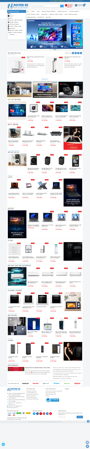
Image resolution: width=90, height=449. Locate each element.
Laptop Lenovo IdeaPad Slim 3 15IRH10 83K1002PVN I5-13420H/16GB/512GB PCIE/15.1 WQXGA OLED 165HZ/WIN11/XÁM (41, 194)
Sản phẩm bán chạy (14, 53)
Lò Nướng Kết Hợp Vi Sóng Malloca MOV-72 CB (28, 307)
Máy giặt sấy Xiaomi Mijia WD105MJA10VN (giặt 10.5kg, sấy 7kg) (33, 169)
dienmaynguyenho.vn (13, 407)
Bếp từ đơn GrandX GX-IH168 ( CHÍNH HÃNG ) (13, 141)
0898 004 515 (11, 404)
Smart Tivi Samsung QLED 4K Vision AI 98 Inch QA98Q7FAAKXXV (75, 116)
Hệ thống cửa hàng (69, 0)
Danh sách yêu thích (79, 0)
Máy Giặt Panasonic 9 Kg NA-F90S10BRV (75, 169)
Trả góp (47, 395)
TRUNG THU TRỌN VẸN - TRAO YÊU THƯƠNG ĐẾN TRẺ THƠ (66, 367)
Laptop (11, 15)
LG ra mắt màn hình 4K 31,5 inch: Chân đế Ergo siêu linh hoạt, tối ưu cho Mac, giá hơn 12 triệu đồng (67, 373)
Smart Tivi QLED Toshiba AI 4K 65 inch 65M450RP (61, 116)
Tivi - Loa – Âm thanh (14, 99)
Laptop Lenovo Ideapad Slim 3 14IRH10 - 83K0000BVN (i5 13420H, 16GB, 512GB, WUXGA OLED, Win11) (61, 226)
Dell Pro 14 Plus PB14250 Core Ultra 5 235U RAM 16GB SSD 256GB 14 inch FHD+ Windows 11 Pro (28, 194)
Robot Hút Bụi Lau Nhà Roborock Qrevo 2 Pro (35, 57)
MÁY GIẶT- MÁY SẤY (13, 152)
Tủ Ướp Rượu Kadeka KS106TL (55, 357)
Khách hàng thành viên (51, 394)
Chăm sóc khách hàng (31, 397)
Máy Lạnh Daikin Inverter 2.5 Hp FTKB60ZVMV (47, 282)
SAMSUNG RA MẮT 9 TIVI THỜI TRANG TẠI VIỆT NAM (65, 376)
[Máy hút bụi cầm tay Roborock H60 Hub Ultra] (54, 65)
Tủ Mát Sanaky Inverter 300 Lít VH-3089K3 (55, 257)
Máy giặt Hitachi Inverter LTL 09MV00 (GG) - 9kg (60, 169)
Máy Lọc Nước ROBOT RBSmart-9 (33, 332)
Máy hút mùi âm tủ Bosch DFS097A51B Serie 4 (28, 141)
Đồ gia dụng (12, 28)
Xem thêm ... (12, 34)
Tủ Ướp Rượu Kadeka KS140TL (13, 357)
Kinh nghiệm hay (13, 365)
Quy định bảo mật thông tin (32, 399)
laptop (10, 177)
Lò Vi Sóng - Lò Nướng (15, 290)
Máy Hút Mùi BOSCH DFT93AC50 (40, 141)
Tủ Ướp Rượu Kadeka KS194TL (27, 357)
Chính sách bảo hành (31, 395)
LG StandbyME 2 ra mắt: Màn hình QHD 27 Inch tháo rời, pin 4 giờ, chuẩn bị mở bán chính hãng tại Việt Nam (67, 370)
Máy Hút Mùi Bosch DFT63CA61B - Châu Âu (55, 141)
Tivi (10, 13)
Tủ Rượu (10, 340)
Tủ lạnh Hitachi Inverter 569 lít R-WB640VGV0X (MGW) (13, 257)
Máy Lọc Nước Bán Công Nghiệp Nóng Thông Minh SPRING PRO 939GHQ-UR (61, 332)
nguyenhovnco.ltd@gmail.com (15, 405)
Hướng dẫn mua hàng (31, 391)
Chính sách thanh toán (51, 392)
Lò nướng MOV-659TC (41, 306)
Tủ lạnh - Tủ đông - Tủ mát (15, 26)
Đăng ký (80, 417)
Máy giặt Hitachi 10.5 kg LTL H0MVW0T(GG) (47, 169)
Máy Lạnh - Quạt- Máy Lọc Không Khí (19, 265)
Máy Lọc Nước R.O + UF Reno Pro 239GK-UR (47, 332)
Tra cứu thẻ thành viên (31, 392)
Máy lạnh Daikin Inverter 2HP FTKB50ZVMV (33, 282)
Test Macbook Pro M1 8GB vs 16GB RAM (62, 378)
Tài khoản (79, 5)
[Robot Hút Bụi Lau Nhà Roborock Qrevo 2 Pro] (16, 65)
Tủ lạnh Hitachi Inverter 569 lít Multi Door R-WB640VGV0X (41, 257)
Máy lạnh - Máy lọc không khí (16, 20)
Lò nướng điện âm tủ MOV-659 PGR (56, 307)
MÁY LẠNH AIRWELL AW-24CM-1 (75, 282)
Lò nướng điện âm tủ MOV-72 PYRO (14, 307)
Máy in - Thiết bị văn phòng (16, 32)
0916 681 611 (70, 6)
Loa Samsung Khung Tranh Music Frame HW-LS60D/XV (33, 116)
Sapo (61, 421)
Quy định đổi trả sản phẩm (32, 394)
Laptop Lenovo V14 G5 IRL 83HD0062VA (47, 226)
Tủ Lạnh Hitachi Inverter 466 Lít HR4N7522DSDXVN (28, 257)
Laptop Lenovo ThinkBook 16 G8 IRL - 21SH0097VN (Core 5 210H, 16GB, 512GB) (33, 226)
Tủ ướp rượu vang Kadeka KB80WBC (42, 357)
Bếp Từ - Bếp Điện (13, 124)
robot (11, 18)
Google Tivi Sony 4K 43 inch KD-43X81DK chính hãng (47, 116)
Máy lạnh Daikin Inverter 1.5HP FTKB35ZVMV (60, 282)
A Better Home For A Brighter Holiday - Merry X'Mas (37, 367)
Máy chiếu (48, 17)
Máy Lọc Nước (12, 315)
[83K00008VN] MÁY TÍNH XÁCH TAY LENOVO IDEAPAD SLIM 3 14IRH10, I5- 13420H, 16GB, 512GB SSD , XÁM (75, 226)
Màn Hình (11, 209)
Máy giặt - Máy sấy (14, 22)
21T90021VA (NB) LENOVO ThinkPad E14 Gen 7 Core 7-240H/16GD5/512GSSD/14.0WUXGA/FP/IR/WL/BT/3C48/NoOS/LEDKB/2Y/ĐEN (56, 194)
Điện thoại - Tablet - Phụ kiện (16, 30)
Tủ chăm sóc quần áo (14, 24)
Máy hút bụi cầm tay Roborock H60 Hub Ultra (72, 57)
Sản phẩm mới (41, 17)
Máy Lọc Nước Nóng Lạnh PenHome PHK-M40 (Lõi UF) (75, 332)
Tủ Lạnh (10, 240)
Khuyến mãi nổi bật (31, 17)
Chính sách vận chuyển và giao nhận (54, 391)
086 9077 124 (11, 402)
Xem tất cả (44, 79)
